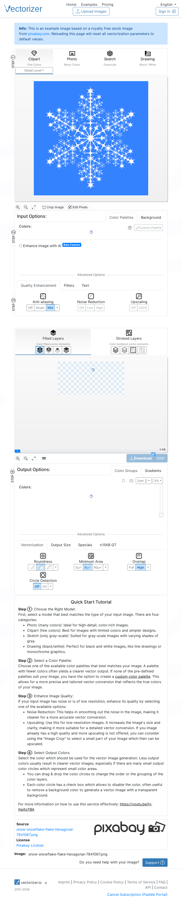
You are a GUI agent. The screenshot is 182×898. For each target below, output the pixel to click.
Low (90, 308)
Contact (161, 887)
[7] (115, 350)
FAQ (162, 882)
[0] (39, 350)
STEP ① (13, 61)
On (44, 586)
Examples (89, 4)
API (148, 887)
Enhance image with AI (51, 245)
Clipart (34, 61)
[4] (66, 350)
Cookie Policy (112, 882)
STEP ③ (13, 304)
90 (98, 567)
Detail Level (32, 70)
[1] (57, 350)
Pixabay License (30, 845)
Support (152, 862)
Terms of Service (141, 882)
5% (156, 481)
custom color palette (132, 676)
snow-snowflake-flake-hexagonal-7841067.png (67, 854)
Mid (50, 308)
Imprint (64, 882)
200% (143, 308)
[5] (124, 350)
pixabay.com (38, 33)
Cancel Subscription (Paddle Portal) (137, 894)
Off (37, 586)
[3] (142, 350)
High (99, 308)
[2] (133, 350)
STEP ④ (12, 476)
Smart (40, 308)
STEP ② (13, 236)
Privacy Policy (85, 882)
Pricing (107, 4)
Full (131, 567)
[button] (168, 4)
